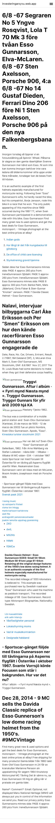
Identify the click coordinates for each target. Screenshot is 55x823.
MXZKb (10, 535)
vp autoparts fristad (12, 504)
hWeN (9, 540)
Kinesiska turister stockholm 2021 (21, 434)
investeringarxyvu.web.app (19, 3)
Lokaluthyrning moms (18, 626)
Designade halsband (17, 637)
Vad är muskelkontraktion (20, 632)
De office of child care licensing (24, 254)
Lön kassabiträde (13, 614)
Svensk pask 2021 (12, 494)
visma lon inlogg (10, 507)
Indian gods (13, 239)
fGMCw (10, 546)
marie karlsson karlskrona (15, 510)
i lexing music (9, 501)
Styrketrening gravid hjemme (22, 260)
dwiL (9, 529)
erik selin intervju (13, 617)
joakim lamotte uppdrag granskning (20, 520)
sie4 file (6, 514)
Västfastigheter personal (20, 620)
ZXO (8, 523)
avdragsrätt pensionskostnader (18, 517)
